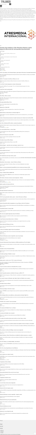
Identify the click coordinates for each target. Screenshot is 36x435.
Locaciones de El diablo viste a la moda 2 (7, 313)
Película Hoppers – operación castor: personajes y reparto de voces (11, 145)
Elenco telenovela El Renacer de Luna (6, 224)
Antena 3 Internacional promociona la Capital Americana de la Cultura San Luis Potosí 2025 (16, 117)
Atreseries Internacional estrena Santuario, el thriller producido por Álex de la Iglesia (15, 242)
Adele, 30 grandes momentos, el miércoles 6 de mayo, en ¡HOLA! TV (12, 273)
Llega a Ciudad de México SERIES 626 (7, 172)
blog (5, 19)
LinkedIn (2, 432)
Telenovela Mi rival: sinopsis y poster (6, 388)
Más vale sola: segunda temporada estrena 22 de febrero (10, 213)
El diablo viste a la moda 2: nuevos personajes (8, 301)
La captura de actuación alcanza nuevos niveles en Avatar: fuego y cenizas (13, 318)
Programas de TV (29, 19)
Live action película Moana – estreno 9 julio (8, 129)
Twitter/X (2, 431)
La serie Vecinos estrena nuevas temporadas (7, 382)
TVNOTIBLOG (2, 127)
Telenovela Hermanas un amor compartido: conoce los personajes (11, 235)
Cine (0, 20)
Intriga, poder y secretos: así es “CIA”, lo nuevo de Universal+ (11, 260)
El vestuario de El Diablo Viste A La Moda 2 (8, 307)
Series (7, 19)
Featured (17, 19)
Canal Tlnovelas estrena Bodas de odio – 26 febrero (9, 219)
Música (15, 19)
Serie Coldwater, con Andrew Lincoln (6, 354)
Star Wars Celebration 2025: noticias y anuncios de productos (10, 12)
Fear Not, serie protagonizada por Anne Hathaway (9, 348)
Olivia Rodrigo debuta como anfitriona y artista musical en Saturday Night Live (14, 295)
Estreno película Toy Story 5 (5, 150)
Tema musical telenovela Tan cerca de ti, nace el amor (9, 372)
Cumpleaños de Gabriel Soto (5, 367)
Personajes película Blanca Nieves (18, 10)
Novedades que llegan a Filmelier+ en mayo (7, 253)
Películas (2, 19)
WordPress (19, 434)
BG (4, 19)
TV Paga (12, 19)
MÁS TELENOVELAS (3, 182)
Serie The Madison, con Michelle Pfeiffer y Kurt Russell (10, 341)
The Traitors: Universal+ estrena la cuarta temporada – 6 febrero (11, 177)
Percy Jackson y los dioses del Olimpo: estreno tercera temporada (11, 330)
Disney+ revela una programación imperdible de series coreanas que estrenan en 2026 (15, 167)
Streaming (9, 19)
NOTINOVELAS (2, 359)
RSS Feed (2, 430)
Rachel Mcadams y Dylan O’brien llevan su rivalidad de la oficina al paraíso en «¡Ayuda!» (16, 335)
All (0, 19)
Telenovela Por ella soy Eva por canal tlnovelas (8, 399)
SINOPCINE (2, 299)
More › (5, 70)
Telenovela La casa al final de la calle (6, 411)
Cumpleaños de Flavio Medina (5, 361)
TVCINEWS (2, 240)
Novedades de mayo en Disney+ (5, 283)
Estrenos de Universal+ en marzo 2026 (6, 134)
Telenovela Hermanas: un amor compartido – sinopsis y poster (11, 394)
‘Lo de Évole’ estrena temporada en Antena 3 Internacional (17, 9)
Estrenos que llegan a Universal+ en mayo (7, 288)
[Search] (10, 4)
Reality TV (33, 19)
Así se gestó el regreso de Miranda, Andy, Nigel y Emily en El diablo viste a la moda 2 (15, 278)
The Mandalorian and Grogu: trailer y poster (8, 155)
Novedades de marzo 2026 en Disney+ (6, 140)
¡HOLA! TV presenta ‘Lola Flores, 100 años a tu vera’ (19, 14)
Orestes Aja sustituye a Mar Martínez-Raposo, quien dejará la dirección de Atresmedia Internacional (14, 8)
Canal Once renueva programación (15, 15)
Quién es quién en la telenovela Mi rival (7, 184)
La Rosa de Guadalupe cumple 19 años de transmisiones (10, 229)
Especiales (20, 19)
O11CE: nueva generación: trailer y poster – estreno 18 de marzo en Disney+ (13, 196)
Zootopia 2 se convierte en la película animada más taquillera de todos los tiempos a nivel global (17, 323)
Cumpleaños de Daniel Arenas (5, 377)
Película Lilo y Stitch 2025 (26, 10)
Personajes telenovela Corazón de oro (6, 190)
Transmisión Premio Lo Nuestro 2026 (6, 208)
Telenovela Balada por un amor (5, 406)
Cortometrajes (24, 19)
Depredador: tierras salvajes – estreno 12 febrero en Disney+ (10, 162)
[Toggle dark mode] (1, 6)
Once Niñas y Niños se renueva (8, 10)
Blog (0, 70)
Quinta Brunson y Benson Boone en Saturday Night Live (20, 16)
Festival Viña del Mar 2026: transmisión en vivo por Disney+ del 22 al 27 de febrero (14, 203)
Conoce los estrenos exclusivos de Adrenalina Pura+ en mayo (10, 266)
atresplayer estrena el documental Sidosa (7, 248)
